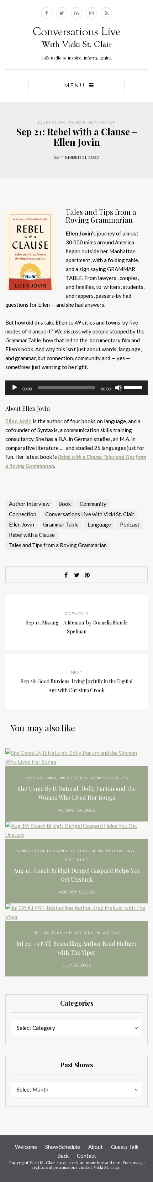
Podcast (129, 524)
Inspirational (41, 778)
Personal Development (75, 851)
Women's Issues (109, 778)
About (95, 1147)
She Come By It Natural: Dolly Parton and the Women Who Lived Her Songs (76, 793)
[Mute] (118, 387)
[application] (76, 387)
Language (99, 524)
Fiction (40, 932)
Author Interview (29, 504)
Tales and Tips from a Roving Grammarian (58, 545)
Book (64, 504)
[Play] (14, 387)
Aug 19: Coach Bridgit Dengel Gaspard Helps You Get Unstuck (77, 875)
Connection (22, 514)
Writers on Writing (97, 932)
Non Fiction (102, 122)
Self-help (76, 859)
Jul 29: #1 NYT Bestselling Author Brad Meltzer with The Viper (76, 948)
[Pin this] (87, 575)
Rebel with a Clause (32, 535)
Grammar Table (61, 524)
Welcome (26, 1147)
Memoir (77, 122)
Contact (86, 1155)
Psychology (120, 851)
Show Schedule (62, 1147)
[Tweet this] (76, 575)
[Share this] (66, 575)
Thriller (62, 932)
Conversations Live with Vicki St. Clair (89, 514)
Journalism (51, 122)
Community (93, 504)
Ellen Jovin (18, 421)
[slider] (134, 386)
